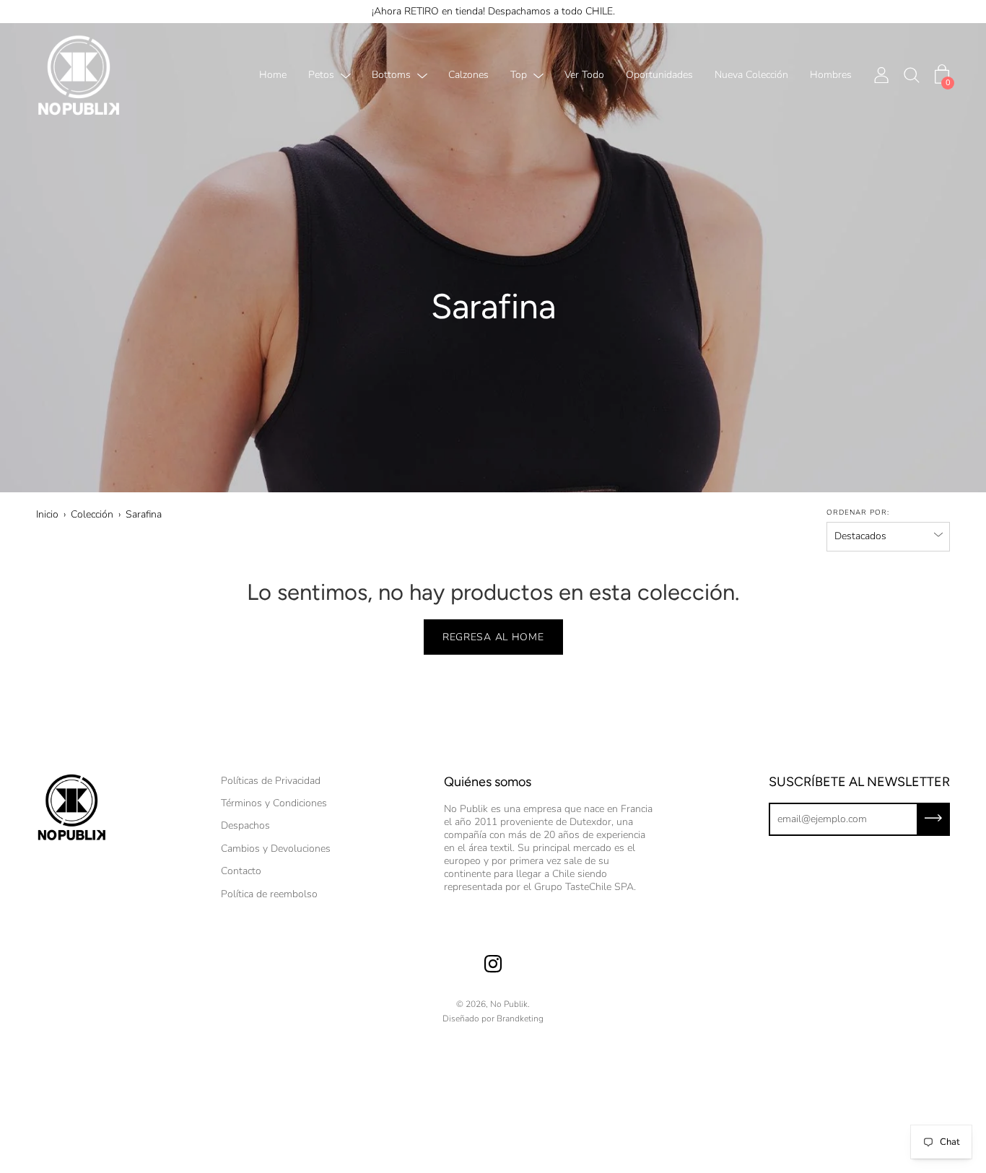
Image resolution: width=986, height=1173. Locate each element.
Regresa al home (493, 637)
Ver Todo (584, 75)
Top (518, 75)
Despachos (245, 825)
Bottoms (391, 75)
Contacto (241, 871)
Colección (92, 514)
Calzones (468, 75)
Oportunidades (659, 75)
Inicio (47, 514)
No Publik (509, 1004)
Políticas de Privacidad (270, 781)
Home (273, 75)
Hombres (831, 75)
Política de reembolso (269, 894)
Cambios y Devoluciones (276, 848)
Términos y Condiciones (274, 803)
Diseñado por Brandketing (493, 1018)
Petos (321, 75)
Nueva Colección (751, 75)
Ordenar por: (857, 512)
